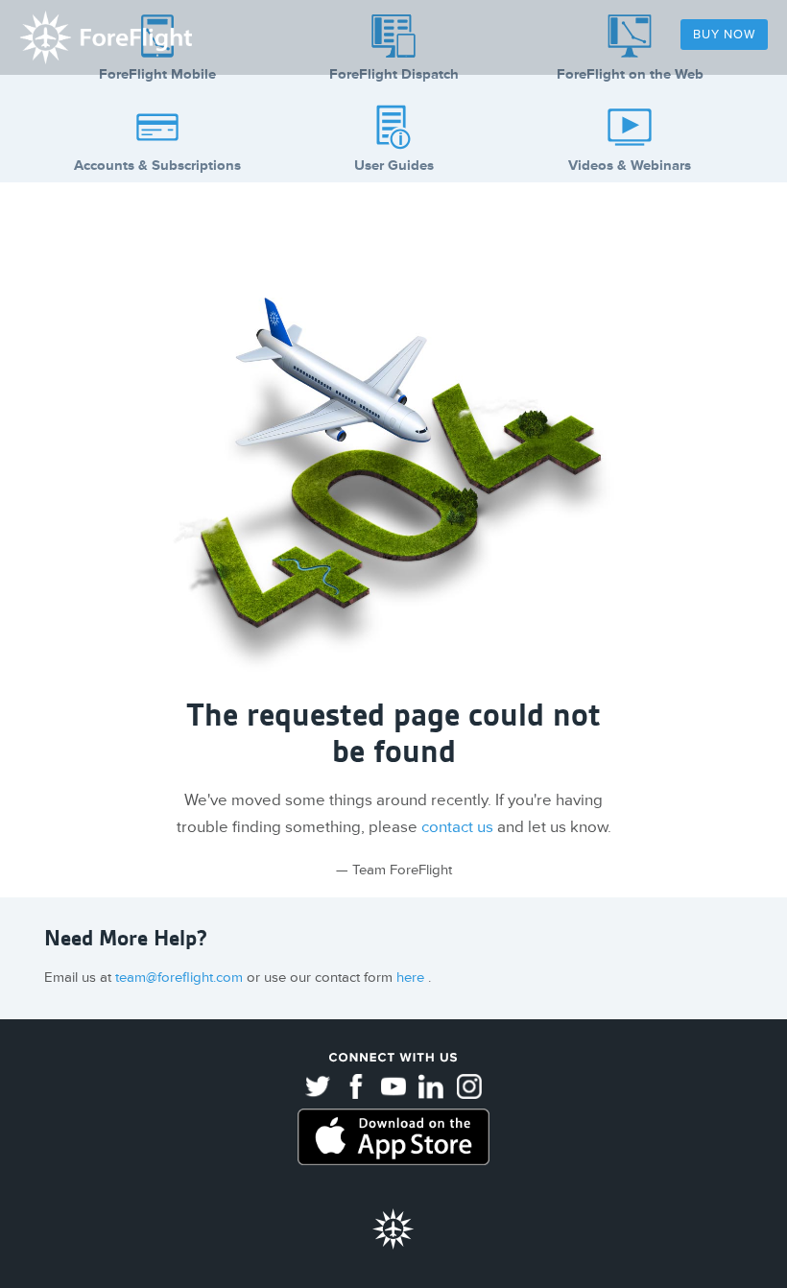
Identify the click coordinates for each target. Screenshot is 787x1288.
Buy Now (724, 34)
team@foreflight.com (181, 977)
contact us (457, 827)
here (412, 977)
